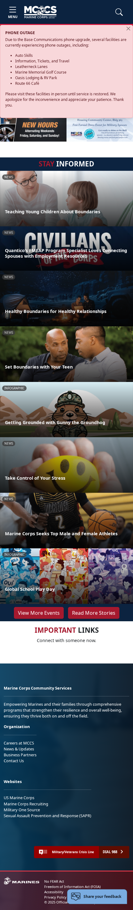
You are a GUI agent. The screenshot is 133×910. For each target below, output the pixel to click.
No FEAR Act (54, 881)
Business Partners (20, 755)
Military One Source (22, 810)
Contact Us (14, 760)
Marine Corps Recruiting (26, 804)
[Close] (128, 28)
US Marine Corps (19, 797)
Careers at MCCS (19, 743)
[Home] (40, 12)
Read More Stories (93, 612)
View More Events (39, 612)
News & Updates (19, 749)
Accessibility (53, 892)
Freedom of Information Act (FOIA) (72, 886)
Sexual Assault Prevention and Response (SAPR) (47, 815)
